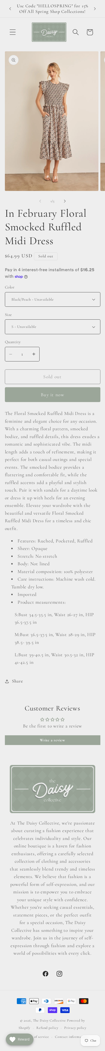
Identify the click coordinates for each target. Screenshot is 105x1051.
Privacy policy (75, 1028)
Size (8, 314)
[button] (13, 32)
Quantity (13, 341)
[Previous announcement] (10, 8)
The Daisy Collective (49, 1020)
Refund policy (47, 1028)
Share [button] (17, 681)
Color (10, 287)
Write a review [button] (52, 740)
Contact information (71, 1037)
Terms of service (36, 1037)
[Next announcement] (95, 8)
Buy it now (52, 395)
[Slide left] (40, 201)
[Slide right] (65, 201)
